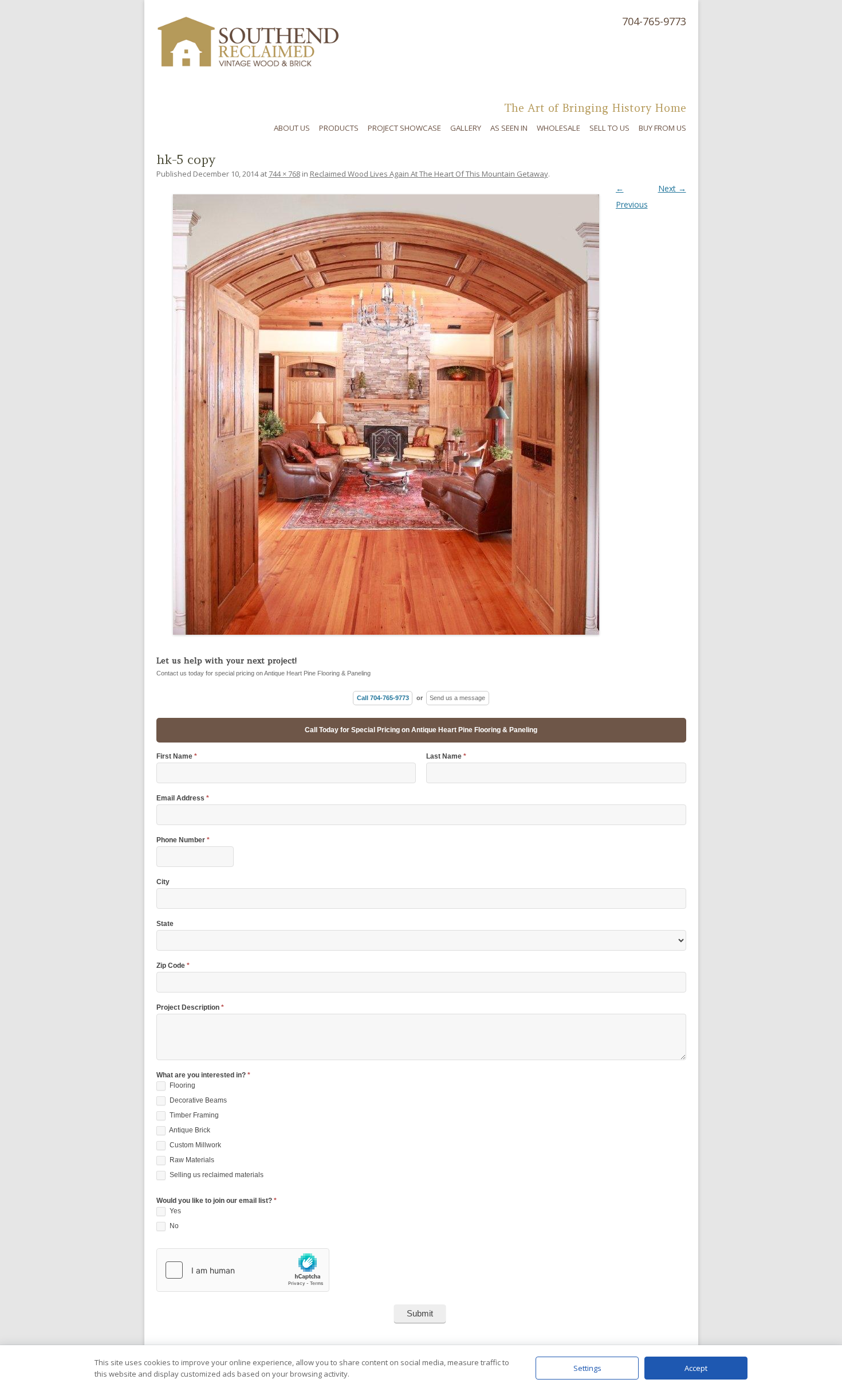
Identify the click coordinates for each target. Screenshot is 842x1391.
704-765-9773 (654, 21)
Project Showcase (404, 128)
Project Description (190, 1007)
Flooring (181, 1085)
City (163, 882)
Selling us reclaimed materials (215, 1175)
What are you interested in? (203, 1075)
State (165, 924)
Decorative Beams (197, 1100)
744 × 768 (284, 174)
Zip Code (173, 966)
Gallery (465, 128)
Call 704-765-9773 (383, 697)
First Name (176, 756)
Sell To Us (609, 128)
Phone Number (183, 840)
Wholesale (558, 128)
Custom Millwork (194, 1145)
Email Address (182, 798)
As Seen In (509, 128)
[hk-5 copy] (421, 414)
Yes (174, 1211)
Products (339, 128)
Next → (672, 188)
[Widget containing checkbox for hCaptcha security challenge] (242, 1270)
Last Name (446, 756)
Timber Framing (193, 1115)
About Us (292, 128)
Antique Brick (189, 1130)
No (173, 1226)
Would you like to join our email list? (216, 1201)
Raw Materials (191, 1160)
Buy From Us (662, 128)
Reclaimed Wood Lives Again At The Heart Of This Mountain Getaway (429, 174)
